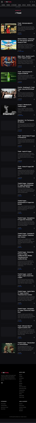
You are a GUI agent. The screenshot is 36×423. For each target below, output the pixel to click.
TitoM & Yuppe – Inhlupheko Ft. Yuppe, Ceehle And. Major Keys (26, 310)
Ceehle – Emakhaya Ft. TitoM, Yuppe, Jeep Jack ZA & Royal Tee (26, 89)
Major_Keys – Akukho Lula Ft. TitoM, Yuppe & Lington (26, 57)
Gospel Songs (21, 395)
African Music (3, 403)
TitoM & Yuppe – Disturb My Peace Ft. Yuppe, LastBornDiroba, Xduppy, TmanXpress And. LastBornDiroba (26, 255)
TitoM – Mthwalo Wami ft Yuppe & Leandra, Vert (25, 326)
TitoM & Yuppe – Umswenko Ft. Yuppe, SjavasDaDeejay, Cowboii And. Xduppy (26, 185)
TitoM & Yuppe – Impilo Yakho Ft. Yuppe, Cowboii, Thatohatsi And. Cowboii (26, 293)
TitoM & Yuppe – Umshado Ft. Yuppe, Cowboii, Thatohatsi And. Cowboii (26, 235)
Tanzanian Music (22, 390)
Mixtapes (20, 383)
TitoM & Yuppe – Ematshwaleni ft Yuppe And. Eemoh (26, 202)
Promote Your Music (22, 407)
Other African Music (22, 386)
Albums (20, 379)
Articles (20, 381)
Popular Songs (21, 397)
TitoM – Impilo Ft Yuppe (24, 151)
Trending (20, 376)
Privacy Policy (21, 405)
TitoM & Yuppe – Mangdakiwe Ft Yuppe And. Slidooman (26, 219)
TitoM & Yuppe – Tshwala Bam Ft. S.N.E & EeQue (26, 343)
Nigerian (20, 374)
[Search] (30, 2)
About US (20, 403)
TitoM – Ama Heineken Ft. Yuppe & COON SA (25, 72)
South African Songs (22, 388)
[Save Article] (34, 33)
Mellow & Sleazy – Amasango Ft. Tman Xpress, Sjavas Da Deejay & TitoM (26, 40)
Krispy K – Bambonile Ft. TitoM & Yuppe (25, 105)
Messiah (20, 82)
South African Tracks (4, 407)
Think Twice (21, 115)
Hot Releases (21, 378)
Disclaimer (21, 410)
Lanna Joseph (21, 51)
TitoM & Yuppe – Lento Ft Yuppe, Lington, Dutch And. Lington (26, 275)
